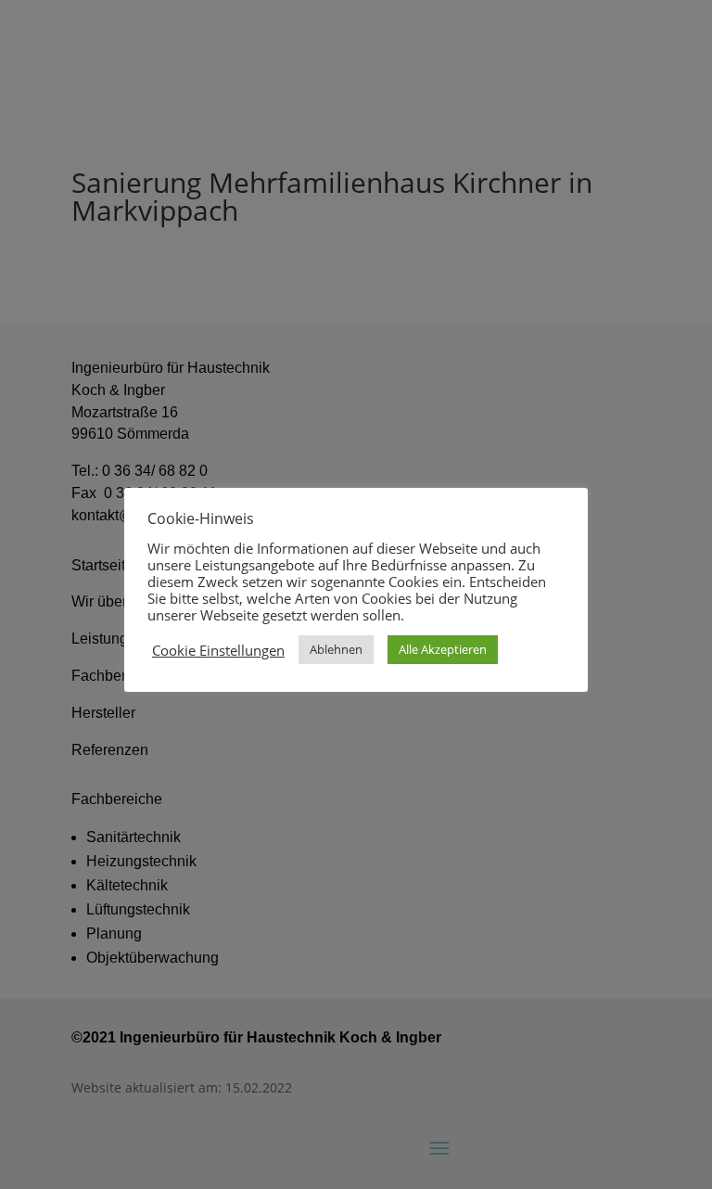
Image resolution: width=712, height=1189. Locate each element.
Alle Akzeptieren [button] (443, 649)
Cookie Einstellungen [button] (218, 650)
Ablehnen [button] (336, 649)
